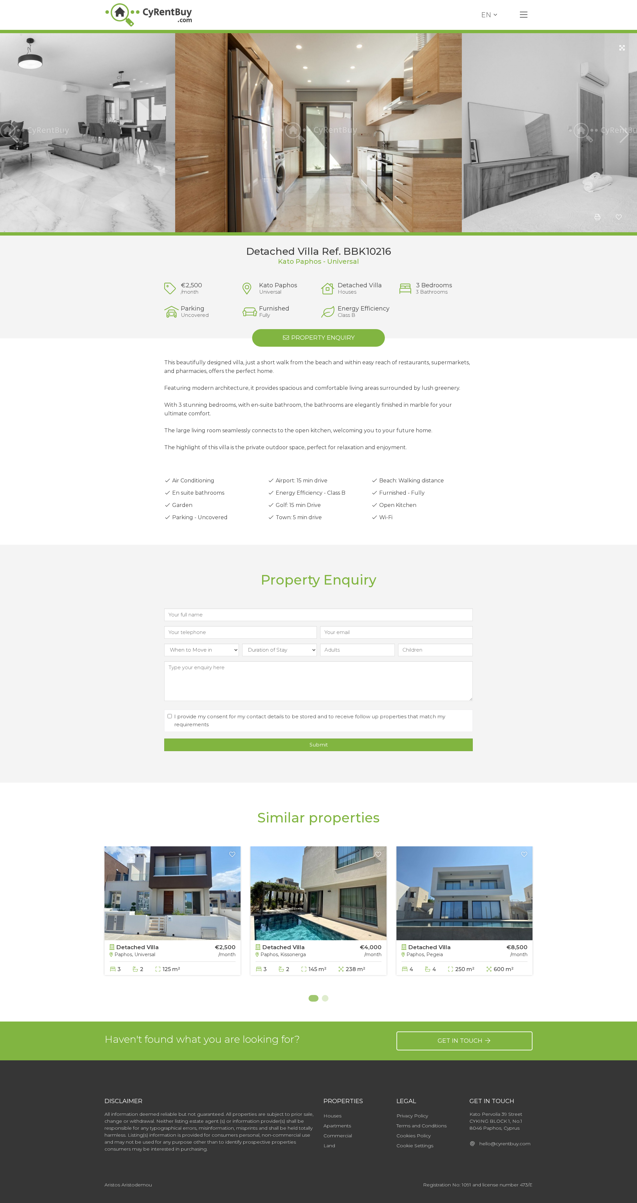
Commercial (337, 1136)
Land (329, 1146)
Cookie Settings (414, 1146)
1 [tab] (312, 998)
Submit (319, 745)
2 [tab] (325, 998)
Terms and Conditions (421, 1126)
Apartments (337, 1126)
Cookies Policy (413, 1136)
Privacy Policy (412, 1116)
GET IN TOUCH (461, 1040)
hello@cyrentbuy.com (503, 1144)
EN (486, 15)
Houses (332, 1116)
